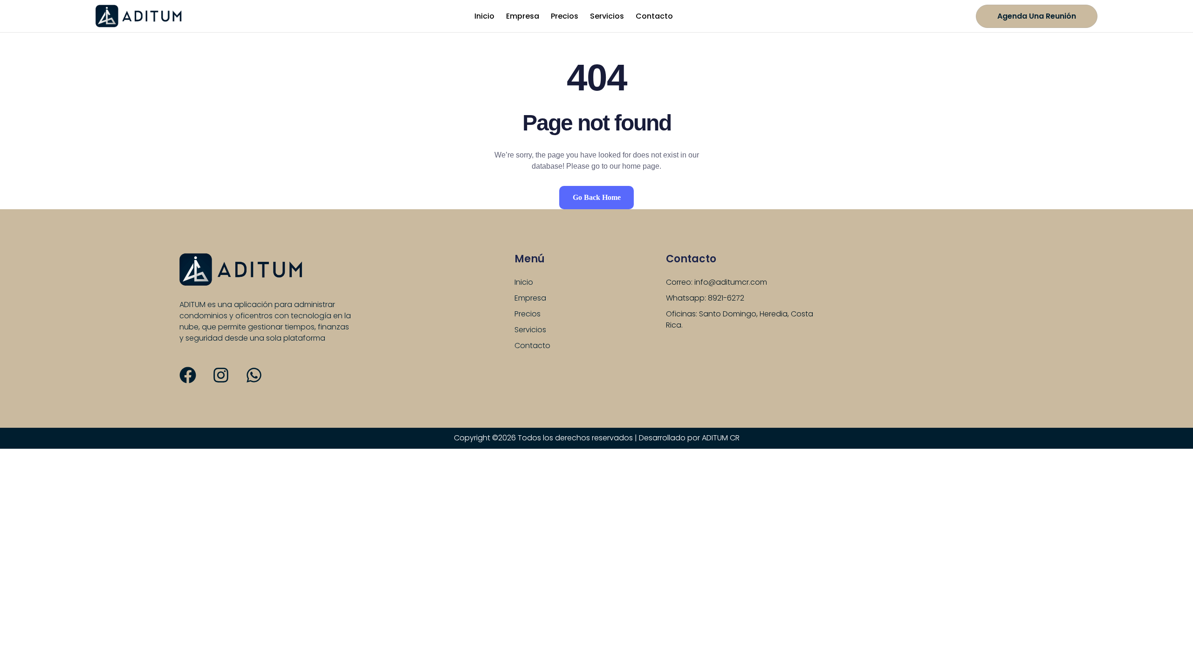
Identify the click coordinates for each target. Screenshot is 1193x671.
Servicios (607, 16)
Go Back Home (597, 197)
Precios (564, 16)
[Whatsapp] (254, 375)
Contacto (654, 16)
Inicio (484, 16)
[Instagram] (221, 375)
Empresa (522, 16)
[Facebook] (187, 375)
